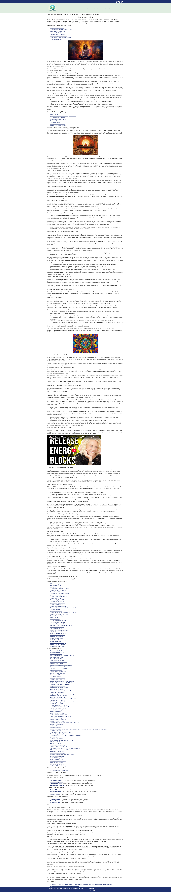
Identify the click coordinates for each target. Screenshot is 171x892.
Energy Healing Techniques (57, 28)
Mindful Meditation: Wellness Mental (59, 726)
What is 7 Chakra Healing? (56, 638)
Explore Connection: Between (57, 34)
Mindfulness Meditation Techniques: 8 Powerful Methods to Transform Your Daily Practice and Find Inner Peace (78, 729)
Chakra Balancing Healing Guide (58, 590)
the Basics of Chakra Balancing (58, 766)
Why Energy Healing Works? (57, 764)
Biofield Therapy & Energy (56, 663)
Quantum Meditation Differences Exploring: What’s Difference (65, 735)
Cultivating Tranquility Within (57, 678)
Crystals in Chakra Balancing (57, 673)
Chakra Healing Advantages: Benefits (59, 593)
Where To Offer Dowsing (56, 762)
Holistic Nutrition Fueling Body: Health (59, 706)
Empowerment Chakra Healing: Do (59, 614)
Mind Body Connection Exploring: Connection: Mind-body (64, 722)
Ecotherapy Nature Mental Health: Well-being (61, 682)
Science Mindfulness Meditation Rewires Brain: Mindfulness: (65, 748)
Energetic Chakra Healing (56, 616)
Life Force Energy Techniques (57, 713)
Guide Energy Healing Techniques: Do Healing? (62, 702)
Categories (94, 8)
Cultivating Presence (55, 676)
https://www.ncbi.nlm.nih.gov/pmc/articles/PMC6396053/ (64, 886)
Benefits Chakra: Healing (56, 587)
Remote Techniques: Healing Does (58, 746)
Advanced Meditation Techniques (58, 650)
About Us (103, 8)
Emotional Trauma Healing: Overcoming (60, 684)
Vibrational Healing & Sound (57, 756)
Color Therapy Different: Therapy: (58, 668)
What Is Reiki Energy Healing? (57, 758)
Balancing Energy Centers (56, 585)
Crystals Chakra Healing (56, 611)
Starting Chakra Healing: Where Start (59, 630)
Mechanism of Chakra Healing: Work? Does (61, 625)
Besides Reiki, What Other (56, 658)
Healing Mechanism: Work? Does (58, 705)
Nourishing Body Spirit (55, 730)
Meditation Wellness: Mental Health (59, 719)
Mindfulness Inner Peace (56, 727)
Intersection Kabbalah (55, 32)
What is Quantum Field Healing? (58, 761)
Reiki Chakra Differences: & (57, 627)
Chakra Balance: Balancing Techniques (59, 588)
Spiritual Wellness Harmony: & (57, 753)
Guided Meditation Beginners (57, 703)
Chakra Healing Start (55, 598)
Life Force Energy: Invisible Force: (58, 714)
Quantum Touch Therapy (56, 738)
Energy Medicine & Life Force (57, 697)
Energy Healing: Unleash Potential (58, 695)
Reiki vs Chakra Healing (56, 628)
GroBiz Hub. (80, 888)
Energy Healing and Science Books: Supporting (62, 694)
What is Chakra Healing (56, 641)
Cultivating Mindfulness (56, 674)
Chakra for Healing (55, 121)
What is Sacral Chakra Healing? (58, 125)
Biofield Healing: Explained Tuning (58, 36)
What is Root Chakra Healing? (57, 644)
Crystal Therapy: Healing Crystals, (58, 671)
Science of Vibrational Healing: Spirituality (60, 750)
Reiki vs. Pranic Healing (56, 743)
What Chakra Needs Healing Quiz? (58, 633)
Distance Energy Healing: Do (57, 679)
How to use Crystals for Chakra (58, 623)
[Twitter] (122, 2)
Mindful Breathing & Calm (56, 724)
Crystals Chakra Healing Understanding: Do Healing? (63, 612)
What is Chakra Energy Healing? (58, 119)
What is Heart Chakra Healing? (58, 643)
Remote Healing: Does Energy (57, 745)
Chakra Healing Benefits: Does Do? (59, 596)
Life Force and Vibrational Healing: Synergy (61, 716)
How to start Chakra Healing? (57, 117)
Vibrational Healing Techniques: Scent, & (60, 770)
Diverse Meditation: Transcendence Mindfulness (62, 681)
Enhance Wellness (54, 114)
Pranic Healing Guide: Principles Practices (60, 37)
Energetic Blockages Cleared (57, 686)
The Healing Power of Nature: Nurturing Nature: (62, 754)
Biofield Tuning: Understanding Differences (61, 665)
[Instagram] (119, 2)
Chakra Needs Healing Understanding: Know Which (63, 116)
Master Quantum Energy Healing (58, 31)
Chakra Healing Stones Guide (57, 600)
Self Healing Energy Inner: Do (57, 751)
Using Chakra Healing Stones (57, 631)
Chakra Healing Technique (56, 604)
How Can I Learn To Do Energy (58, 708)
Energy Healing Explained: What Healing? (60, 690)
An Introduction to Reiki (56, 39)
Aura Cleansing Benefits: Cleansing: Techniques (62, 655)
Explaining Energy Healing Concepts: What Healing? (63, 698)
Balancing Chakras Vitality (56, 657)
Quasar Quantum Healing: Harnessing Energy (61, 740)
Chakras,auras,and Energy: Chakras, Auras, (61, 666)
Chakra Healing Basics (55, 595)
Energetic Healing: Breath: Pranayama (59, 687)
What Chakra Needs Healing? (57, 124)
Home (87, 8)
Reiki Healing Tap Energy (56, 742)
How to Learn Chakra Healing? (58, 620)
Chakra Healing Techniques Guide (58, 606)
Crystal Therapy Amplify (56, 670)
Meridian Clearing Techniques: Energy (59, 721)
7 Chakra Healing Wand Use (57, 584)
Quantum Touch (54, 737)
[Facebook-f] (117, 2)
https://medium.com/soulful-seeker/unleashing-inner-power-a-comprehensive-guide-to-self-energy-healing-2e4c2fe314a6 (81, 884)
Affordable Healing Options (57, 652)
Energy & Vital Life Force (56, 689)
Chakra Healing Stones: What (57, 603)
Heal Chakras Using (55, 619)
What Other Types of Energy (57, 759)
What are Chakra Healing (56, 636)
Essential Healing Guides (115, 8)
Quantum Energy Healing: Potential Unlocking (61, 29)
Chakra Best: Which (55, 122)
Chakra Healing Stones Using (57, 601)
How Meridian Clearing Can (57, 710)
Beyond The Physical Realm (57, 660)
